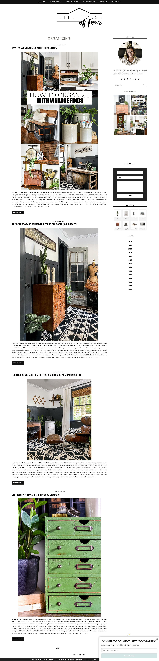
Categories (115, 2)
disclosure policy (79, 655)
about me (103, 2)
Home (57, 648)
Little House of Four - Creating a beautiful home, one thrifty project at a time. (68, 659)
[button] (129, 641)
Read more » (18, 212)
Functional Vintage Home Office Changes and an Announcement (46, 374)
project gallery (72, 2)
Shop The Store (55, 2)
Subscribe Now (129, 656)
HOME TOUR (41, 2)
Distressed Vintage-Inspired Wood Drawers (36, 494)
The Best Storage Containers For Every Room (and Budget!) (45, 224)
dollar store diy (89, 2)
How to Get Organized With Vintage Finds (34, 47)
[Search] (143, 85)
